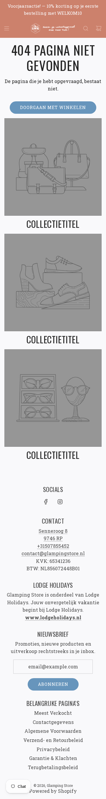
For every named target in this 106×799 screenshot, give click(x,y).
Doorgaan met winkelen (53, 107)
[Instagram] (60, 501)
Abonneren (53, 684)
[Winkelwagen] (98, 28)
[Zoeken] (85, 28)
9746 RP (53, 538)
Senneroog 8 (53, 531)
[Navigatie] (6, 28)
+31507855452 (53, 546)
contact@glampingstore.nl (53, 553)
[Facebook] (45, 501)
